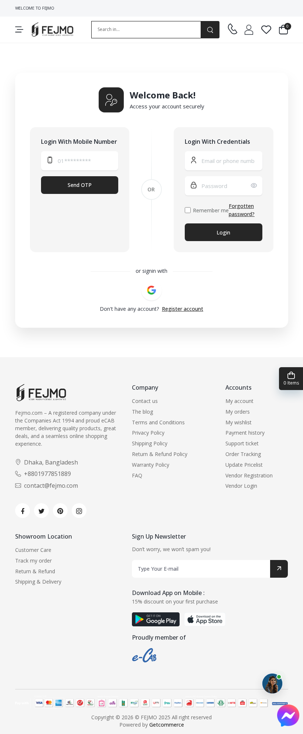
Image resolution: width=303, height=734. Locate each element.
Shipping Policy (149, 443)
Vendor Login (241, 485)
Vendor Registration (249, 475)
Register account (182, 308)
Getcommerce (166, 724)
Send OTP (80, 184)
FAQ (137, 475)
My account (239, 400)
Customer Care (33, 549)
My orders (237, 411)
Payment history (245, 432)
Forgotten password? (242, 210)
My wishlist (238, 422)
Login (223, 232)
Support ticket (242, 443)
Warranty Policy (150, 464)
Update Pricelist (244, 464)
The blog (142, 411)
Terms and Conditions (158, 422)
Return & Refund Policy (159, 454)
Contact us (145, 400)
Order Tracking (243, 454)
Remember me (211, 210)
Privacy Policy (148, 432)
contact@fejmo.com (51, 485)
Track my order (33, 560)
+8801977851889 (47, 474)
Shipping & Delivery (38, 581)
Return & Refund (35, 571)
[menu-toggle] (19, 29)
